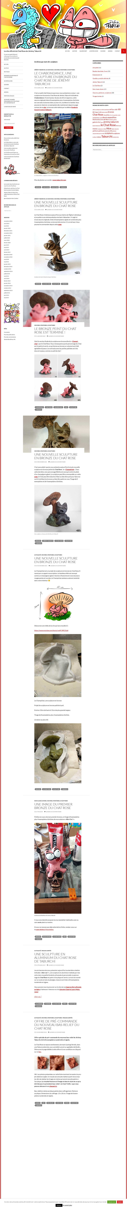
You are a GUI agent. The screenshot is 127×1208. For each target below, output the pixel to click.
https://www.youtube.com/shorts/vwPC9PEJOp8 (51, 630)
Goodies (103, 51)
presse (114, 131)
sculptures (116, 133)
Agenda (110, 51)
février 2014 (7, 281)
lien (40, 1052)
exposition (112, 117)
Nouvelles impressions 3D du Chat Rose (11, 194)
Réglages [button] (59, 1205)
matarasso (100, 129)
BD (119, 109)
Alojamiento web (8, 188)
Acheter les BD (93, 51)
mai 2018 (6, 259)
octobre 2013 (7, 288)
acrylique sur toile (99, 109)
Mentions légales (9, 95)
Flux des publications (9, 334)
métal (65, 1003)
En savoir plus (67, 1205)
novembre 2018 (8, 257)
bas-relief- (51, 1103)
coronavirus (96, 117)
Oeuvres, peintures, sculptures (64, 69)
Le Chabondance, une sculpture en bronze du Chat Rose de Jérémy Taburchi (55, 78)
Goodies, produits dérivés (100, 78)
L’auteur (74, 51)
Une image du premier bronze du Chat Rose (53, 806)
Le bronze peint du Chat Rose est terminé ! (55, 330)
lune (120, 125)
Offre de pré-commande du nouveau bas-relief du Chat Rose (56, 1024)
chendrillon (106, 115)
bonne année (105, 112)
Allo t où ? (37, 996)
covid (101, 117)
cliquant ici (53, 1086)
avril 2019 (6, 250)
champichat (39, 407)
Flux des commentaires (10, 337)
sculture (95, 137)
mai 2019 (6, 247)
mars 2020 (7, 240)
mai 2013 (6, 297)
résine (67, 1103)
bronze (38, 187)
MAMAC (95, 129)
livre (117, 125)
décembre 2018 (8, 254)
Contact (117, 51)
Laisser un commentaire (54, 88)
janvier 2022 (7, 228)
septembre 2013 (8, 290)
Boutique (7, 71)
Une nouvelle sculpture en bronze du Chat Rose (56, 204)
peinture (95, 131)
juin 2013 (6, 295)
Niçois (113, 129)
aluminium (39, 1003)
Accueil (67, 51)
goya (102, 122)
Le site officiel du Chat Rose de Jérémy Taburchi (22, 51)
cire (111, 115)
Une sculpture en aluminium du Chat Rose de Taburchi (55, 957)
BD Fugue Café (97, 112)
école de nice (47, 936)
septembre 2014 (8, 271)
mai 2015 (6, 261)
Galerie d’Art (83, 51)
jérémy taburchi (48, 540)
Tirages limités (46, 950)
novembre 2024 (8, 221)
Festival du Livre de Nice (101, 119)
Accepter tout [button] (111, 1202)
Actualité (37, 555)
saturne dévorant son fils (98, 133)
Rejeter (120, 1202)
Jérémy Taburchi (39, 69)
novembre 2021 (8, 233)
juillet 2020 (7, 238)
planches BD (108, 131)
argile (38, 1103)
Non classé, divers (40, 801)
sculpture (55, 187)
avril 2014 (6, 278)
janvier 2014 (7, 283)
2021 (94, 109)
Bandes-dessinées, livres (100, 71)
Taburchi (63, 187)
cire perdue (114, 115)
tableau (99, 137)
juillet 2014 (7, 273)
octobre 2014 (7, 269)
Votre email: (7, 119)
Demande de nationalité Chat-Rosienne (11, 76)
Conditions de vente (10, 106)
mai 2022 (6, 226)
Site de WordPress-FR (9, 339)
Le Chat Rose (50, 69)
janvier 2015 (7, 264)
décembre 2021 (8, 230)
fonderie (47, 1003)
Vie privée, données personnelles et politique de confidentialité (11, 101)
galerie (115, 119)
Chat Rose (46, 187)
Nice (66, 407)
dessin (104, 117)
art (44, 1103)
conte (119, 115)
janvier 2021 (7, 235)
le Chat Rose (46, 283)
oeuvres (117, 129)
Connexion (7, 332)
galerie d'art (58, 407)
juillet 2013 (7, 293)
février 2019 (7, 252)
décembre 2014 (8, 266)
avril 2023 (6, 223)
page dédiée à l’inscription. (45, 929)
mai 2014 (6, 276)
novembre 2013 (8, 285)
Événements (96, 75)
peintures (102, 131)
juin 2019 (6, 245)
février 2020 (7, 242)
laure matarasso (96, 125)
